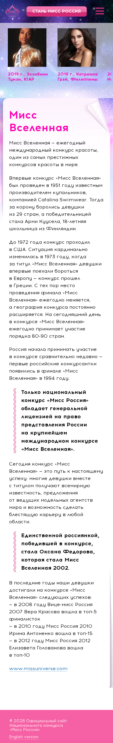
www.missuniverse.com (38, 668)
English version (24, 737)
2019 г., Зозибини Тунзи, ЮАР (28, 77)
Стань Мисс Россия (56, 11)
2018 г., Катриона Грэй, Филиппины (78, 77)
